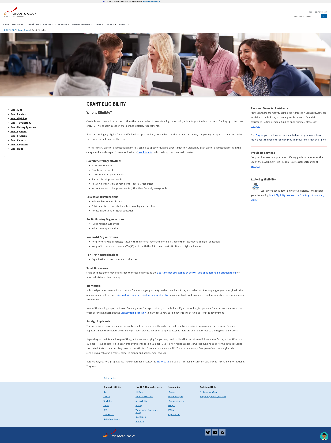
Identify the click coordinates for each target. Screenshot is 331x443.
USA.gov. (255, 126)
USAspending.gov (176, 401)
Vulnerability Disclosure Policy (147, 411)
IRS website (163, 361)
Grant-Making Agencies (23, 127)
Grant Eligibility (39, 30)
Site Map (140, 421)
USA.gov (258, 135)
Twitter (106, 396)
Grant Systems (18, 131)
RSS (105, 410)
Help (310, 12)
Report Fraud (174, 414)
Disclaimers (141, 416)
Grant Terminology (20, 122)
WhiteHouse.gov (175, 396)
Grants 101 (16, 109)
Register (317, 12)
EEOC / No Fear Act (144, 396)
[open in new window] (257, 200)
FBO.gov (255, 166)
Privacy (139, 405)
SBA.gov (171, 405)
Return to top (109, 378)
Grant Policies (18, 114)
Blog (105, 392)
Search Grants (144, 152)
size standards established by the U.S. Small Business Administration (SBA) (196, 272)
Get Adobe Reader (111, 419)
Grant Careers (18, 140)
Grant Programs (18, 135)
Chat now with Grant (209, 392)
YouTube (107, 401)
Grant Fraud (16, 148)
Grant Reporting (19, 144)
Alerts (106, 405)
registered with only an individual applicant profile (142, 295)
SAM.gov (171, 410)
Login (324, 12)
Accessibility (141, 401)
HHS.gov (140, 392)
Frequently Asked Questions (213, 396)
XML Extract (108, 414)
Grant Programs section (133, 312)
